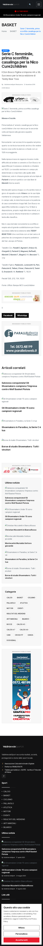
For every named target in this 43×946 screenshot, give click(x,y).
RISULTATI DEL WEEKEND (16, 614)
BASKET (13, 31)
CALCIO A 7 (11, 630)
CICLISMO (31, 598)
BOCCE (9, 624)
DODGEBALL (11, 640)
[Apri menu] (38, 4)
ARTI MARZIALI (12, 619)
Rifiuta (21, 928)
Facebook (8, 315)
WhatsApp (22, 315)
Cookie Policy (23, 919)
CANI (8, 635)
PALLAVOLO (11, 603)
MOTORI (10, 608)
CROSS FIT (19, 635)
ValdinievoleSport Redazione (13, 84)
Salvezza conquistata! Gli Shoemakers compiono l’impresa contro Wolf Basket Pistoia (19, 386)
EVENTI (20, 608)
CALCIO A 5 (21, 624)
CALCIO (9, 598)
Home (4, 31)
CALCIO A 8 (24, 630)
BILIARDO (25, 619)
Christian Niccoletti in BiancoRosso (20, 530)
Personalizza (21, 934)
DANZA (30, 635)
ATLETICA (24, 603)
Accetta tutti (22, 940)
